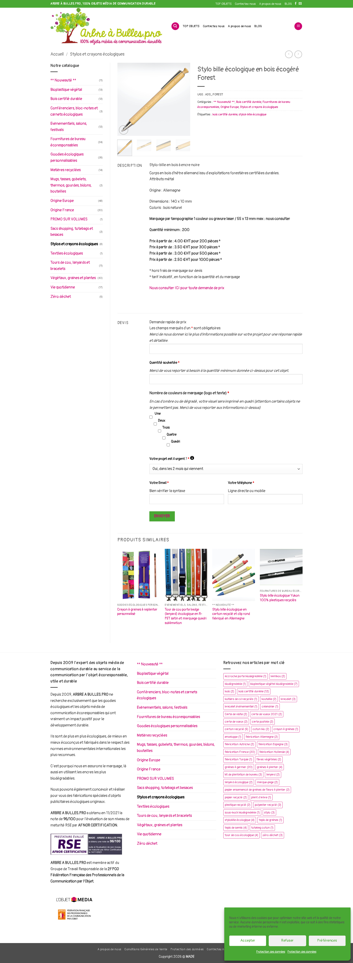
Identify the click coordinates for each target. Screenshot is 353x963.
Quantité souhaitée (164, 363)
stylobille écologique (240, 820)
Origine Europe (62, 200)
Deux (161, 421)
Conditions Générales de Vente (145, 949)
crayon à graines (286, 729)
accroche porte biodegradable (245, 676)
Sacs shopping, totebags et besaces (71, 231)
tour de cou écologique (241, 835)
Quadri (175, 441)
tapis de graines (270, 820)
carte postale (262, 722)
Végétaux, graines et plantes (73, 277)
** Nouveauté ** (63, 80)
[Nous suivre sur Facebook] (295, 3)
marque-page (267, 782)
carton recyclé (236, 729)
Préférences (327, 940)
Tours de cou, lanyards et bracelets (70, 265)
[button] (298, 26)
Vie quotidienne (62, 287)
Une (158, 414)
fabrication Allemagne (262, 737)
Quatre (171, 434)
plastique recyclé (237, 805)
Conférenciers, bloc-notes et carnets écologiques (74, 111)
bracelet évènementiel (241, 706)
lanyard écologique (239, 782)
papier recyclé (236, 797)
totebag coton (262, 828)
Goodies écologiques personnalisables (67, 157)
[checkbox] (150, 417)
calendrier (270, 706)
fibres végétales (268, 759)
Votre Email (159, 483)
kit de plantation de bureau (243, 774)
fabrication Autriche (239, 744)
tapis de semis (236, 828)
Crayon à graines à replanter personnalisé (137, 611)
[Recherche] (175, 26)
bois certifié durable (225, 114)
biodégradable (235, 684)
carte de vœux (236, 722)
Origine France (62, 210)
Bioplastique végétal (66, 89)
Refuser (287, 940)
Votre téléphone (241, 483)
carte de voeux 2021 (266, 714)
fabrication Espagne (273, 744)
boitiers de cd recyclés (241, 699)
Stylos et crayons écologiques (97, 54)
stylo (269, 812)
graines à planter (269, 767)
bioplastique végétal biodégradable (274, 684)
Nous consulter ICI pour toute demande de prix (186, 288)
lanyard (273, 774)
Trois (166, 427)
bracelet (288, 699)
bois (229, 691)
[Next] (182, 99)
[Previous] (125, 99)
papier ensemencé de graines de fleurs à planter (257, 790)
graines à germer (239, 767)
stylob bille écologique (252, 114)
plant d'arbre (261, 797)
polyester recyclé (268, 805)
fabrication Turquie (238, 759)
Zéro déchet (60, 296)
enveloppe (233, 737)
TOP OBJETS (223, 4)
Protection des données (270, 952)
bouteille (269, 699)
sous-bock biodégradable (242, 812)
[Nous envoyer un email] (300, 3)
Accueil (57, 54)
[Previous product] (298, 54)
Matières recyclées (65, 170)
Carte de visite (236, 714)
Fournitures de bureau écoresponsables (67, 142)
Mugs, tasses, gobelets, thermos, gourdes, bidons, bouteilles (70, 185)
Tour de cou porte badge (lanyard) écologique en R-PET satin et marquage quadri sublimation (186, 616)
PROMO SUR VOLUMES (68, 219)
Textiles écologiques (66, 253)
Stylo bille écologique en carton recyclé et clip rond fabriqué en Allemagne (231, 613)
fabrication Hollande (274, 752)
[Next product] (288, 54)
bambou (278, 676)
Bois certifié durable (66, 98)
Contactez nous (245, 4)
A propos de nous (270, 4)
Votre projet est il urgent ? (171, 458)
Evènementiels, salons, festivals (68, 126)
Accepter (247, 940)
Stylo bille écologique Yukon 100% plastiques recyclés (279, 598)
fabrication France (240, 752)
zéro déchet (272, 835)
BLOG (288, 4)
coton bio (261, 729)
